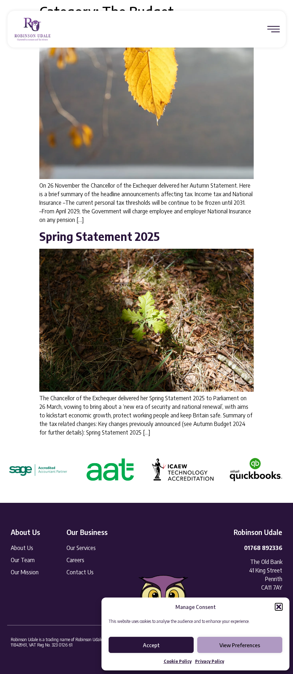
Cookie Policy (178, 661)
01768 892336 (263, 547)
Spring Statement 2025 (99, 236)
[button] (278, 606)
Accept (151, 645)
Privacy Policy (209, 661)
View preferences (239, 645)
